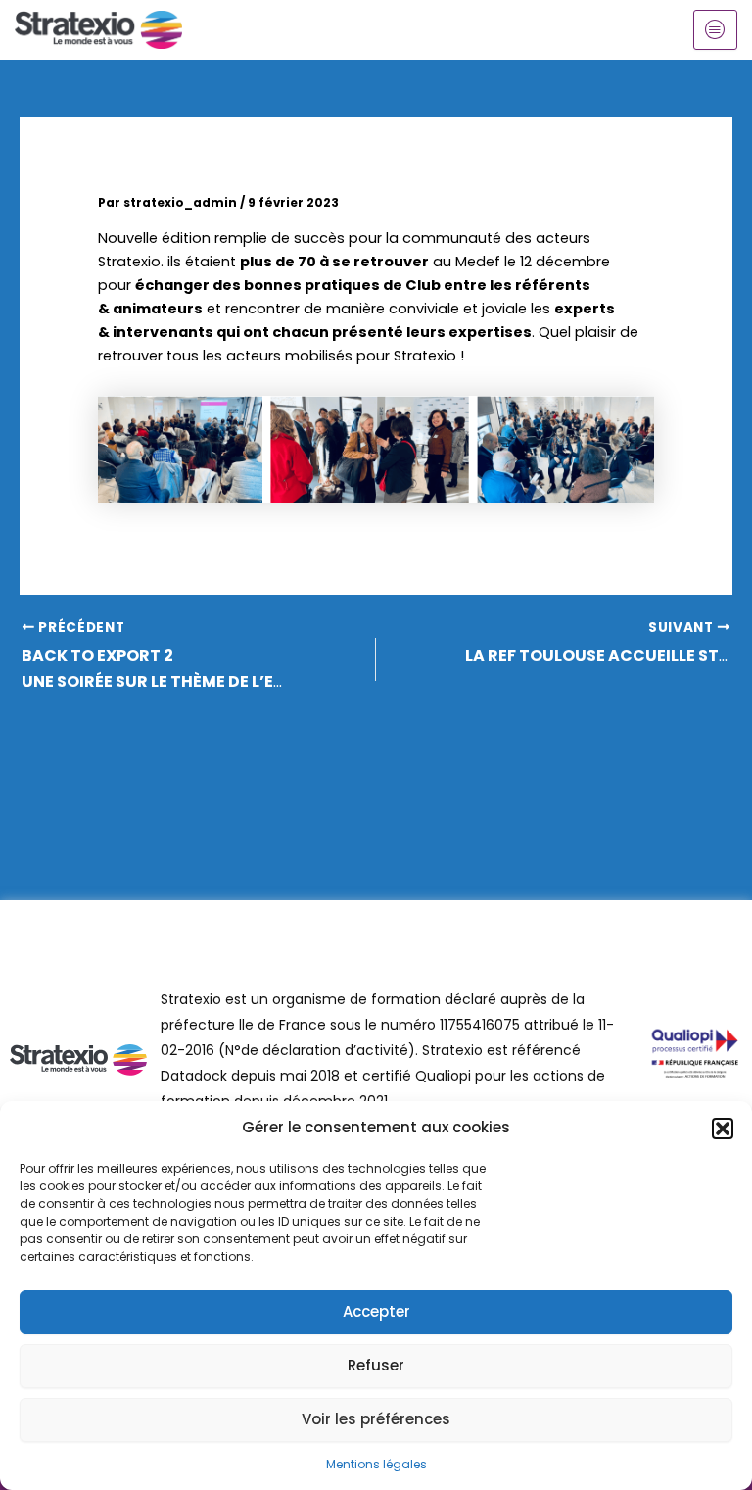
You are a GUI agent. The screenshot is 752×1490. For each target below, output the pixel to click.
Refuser (376, 1365)
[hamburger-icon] (715, 30)
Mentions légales (376, 1464)
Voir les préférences (376, 1419)
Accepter (376, 1311)
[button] (722, 1128)
